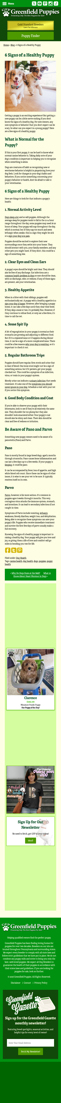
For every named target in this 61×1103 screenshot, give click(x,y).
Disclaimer (15, 982)
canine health (16, 561)
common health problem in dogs (19, 275)
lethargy (44, 513)
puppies (42, 561)
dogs (36, 561)
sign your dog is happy (15, 303)
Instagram (50, 3)
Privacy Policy (40, 982)
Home (6, 45)
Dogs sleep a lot (12, 217)
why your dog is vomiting (37, 344)
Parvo (7, 495)
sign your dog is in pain (19, 236)
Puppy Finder (30, 35)
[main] (30, 316)
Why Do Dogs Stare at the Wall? (26, 573)
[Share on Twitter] (13, 550)
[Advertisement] (30, 615)
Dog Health (21, 557)
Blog (13, 45)
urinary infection (38, 380)
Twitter (34, 3)
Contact (27, 982)
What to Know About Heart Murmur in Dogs (32, 574)
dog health (28, 561)
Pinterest (45, 3)
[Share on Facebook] (7, 550)
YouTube (39, 3)
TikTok (56, 3)
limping (8, 464)
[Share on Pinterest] (19, 550)
